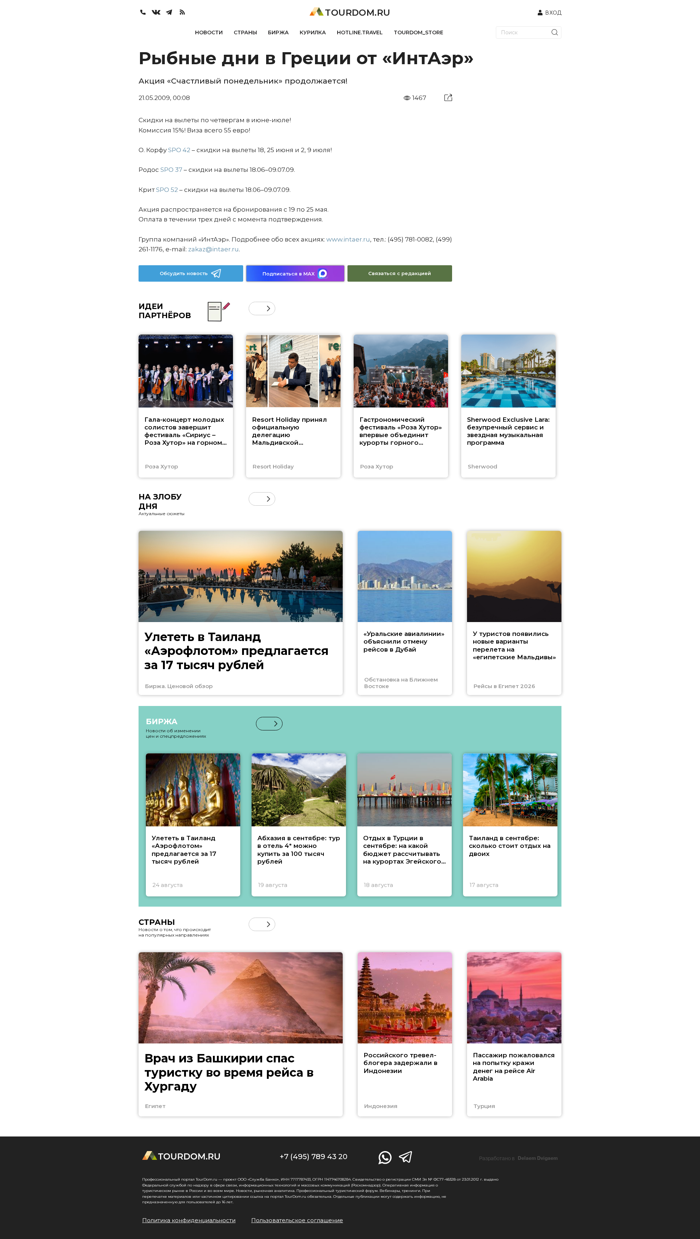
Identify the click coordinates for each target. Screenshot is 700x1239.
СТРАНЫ (245, 32)
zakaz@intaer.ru (213, 249)
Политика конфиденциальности (189, 1220)
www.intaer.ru (348, 239)
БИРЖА (278, 32)
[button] (255, 308)
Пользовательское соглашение (297, 1220)
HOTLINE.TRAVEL (360, 32)
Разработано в (518, 1158)
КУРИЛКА (313, 32)
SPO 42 (179, 150)
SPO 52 (167, 189)
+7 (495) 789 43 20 (313, 1156)
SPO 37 (171, 169)
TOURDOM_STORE (418, 32)
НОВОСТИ (209, 32)
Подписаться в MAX (288, 274)
